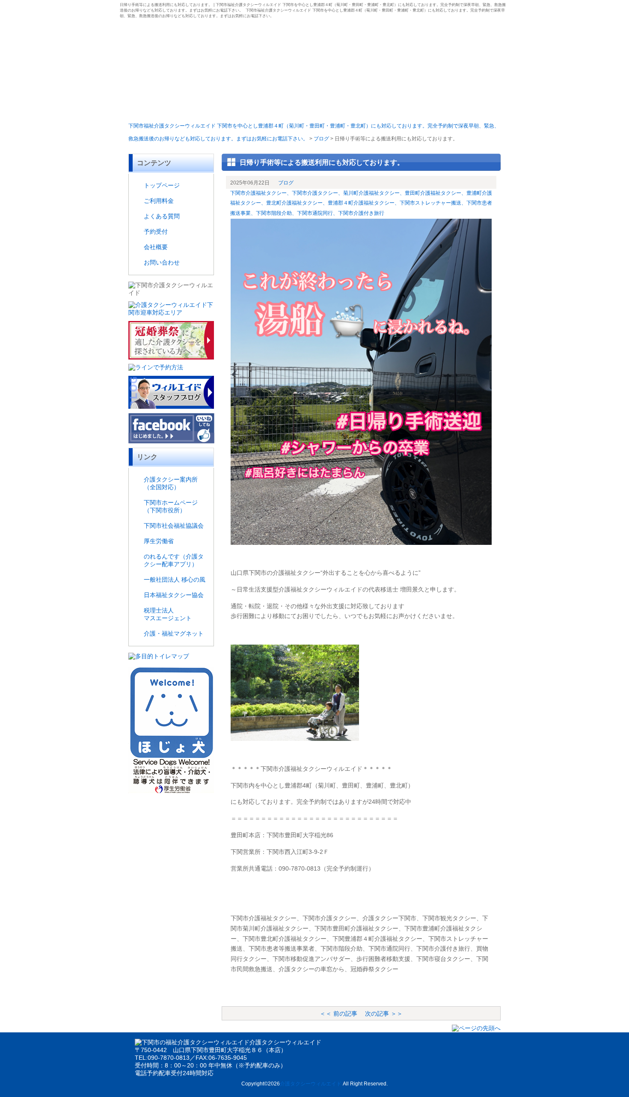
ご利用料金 (159, 200)
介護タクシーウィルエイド (310, 1084)
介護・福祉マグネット (174, 633)
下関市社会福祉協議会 (174, 525)
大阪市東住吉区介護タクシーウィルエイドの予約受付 (345, 105)
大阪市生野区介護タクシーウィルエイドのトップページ (159, 105)
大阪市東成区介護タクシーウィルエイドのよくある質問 (283, 105)
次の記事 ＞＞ (384, 1013)
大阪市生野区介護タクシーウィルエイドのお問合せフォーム (470, 105)
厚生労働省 (159, 541)
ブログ (286, 183)
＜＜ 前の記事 (338, 1013)
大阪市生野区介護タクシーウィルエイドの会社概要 (408, 105)
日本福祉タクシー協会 (174, 595)
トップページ (162, 185)
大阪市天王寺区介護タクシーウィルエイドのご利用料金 (221, 105)
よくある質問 (162, 216)
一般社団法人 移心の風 (174, 579)
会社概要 (156, 247)
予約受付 (156, 231)
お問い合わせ (162, 262)
